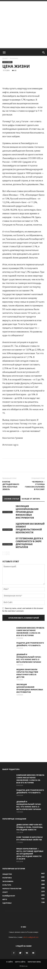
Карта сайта (20, 962)
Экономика (14, 58)
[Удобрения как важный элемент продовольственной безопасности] (8, 526)
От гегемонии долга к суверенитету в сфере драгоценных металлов (29, 542)
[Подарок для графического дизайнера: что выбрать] (8, 646)
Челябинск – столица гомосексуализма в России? (35, 485)
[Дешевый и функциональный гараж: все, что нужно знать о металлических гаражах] (8, 657)
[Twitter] (20, 953)
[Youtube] (33, 953)
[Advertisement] (23, 24)
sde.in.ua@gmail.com (30, 937)
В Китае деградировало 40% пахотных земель (10, 485)
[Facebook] (13, 953)
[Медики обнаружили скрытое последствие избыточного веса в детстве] (8, 672)
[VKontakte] (26, 953)
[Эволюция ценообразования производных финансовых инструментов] (8, 509)
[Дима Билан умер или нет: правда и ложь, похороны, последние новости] (8, 827)
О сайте (9, 962)
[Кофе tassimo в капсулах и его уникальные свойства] (8, 840)
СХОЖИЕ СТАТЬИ (11, 499)
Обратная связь (34, 962)
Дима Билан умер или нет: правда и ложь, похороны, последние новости (29, 827)
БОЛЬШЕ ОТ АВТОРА (31, 499)
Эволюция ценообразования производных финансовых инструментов (27, 512)
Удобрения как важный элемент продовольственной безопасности (30, 528)
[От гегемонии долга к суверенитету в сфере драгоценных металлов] (8, 541)
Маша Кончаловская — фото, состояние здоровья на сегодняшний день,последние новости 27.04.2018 (29, 854)
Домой (4, 58)
